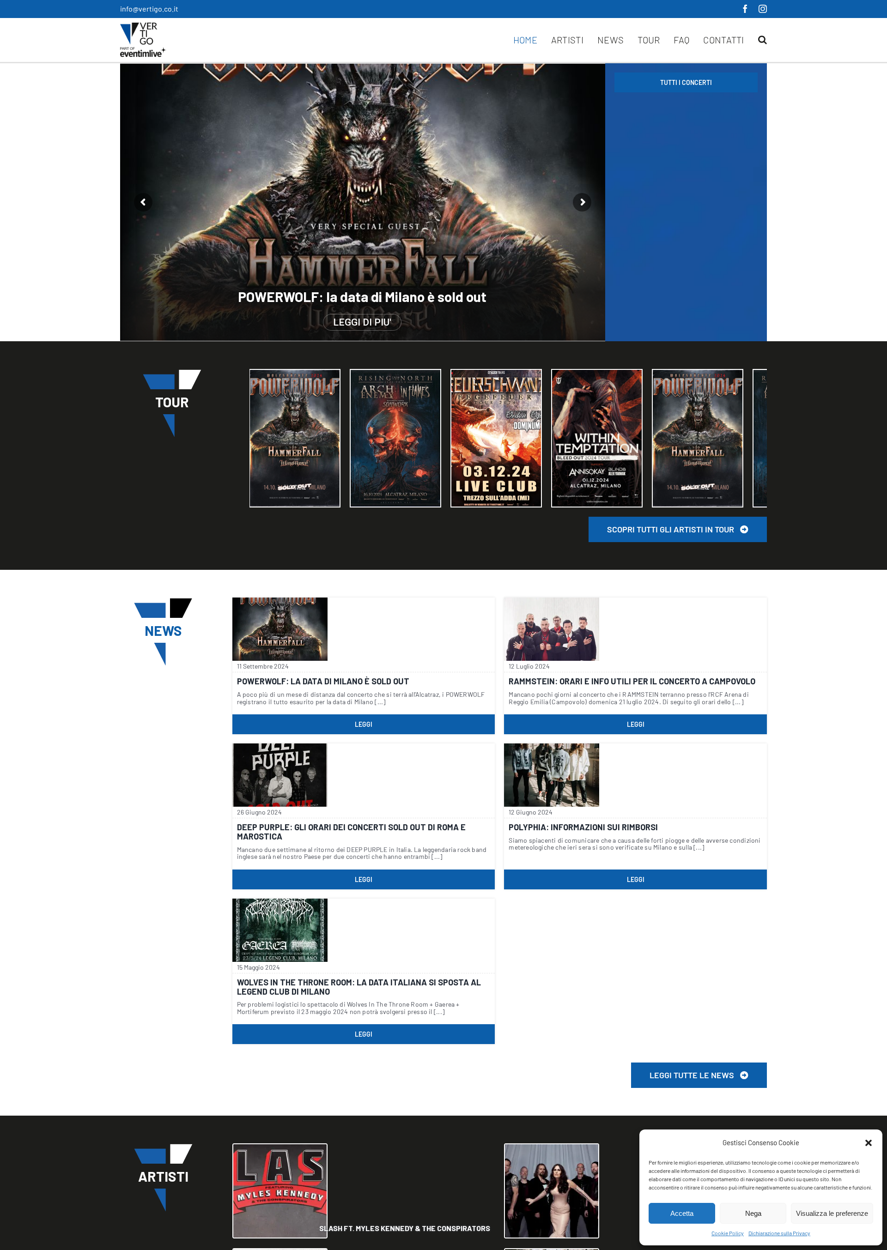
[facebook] (745, 9)
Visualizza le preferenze (832, 1213)
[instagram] (763, 9)
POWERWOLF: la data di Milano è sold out (362, 296)
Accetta (681, 1213)
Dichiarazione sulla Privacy (779, 1233)
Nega (753, 1213)
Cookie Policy (727, 1233)
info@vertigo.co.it (149, 8)
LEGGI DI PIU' (362, 322)
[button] (868, 1142)
